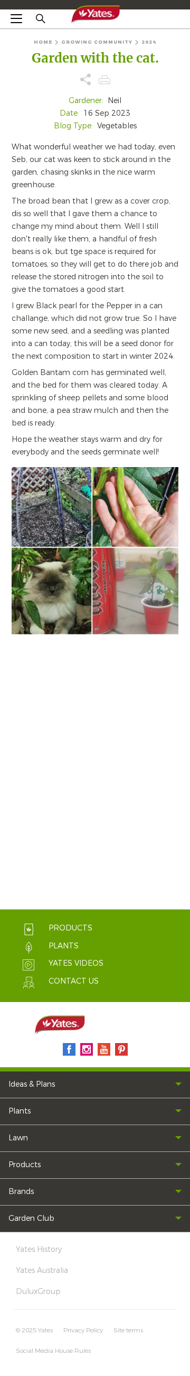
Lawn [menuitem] (18, 1138)
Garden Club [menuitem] (31, 1218)
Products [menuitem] (24, 1165)
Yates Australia (42, 1271)
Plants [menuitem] (19, 1111)
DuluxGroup (38, 1292)
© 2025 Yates (34, 1330)
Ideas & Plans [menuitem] (31, 1084)
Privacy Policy (83, 1330)
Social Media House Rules (53, 1351)
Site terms (128, 1330)
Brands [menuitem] (21, 1192)
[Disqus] (95, 774)
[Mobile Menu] (16, 18)
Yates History (39, 1249)
